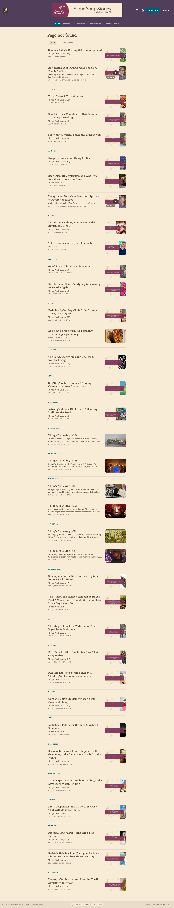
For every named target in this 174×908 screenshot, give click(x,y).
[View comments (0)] (67, 59)
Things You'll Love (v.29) (58, 270)
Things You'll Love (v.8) (58, 813)
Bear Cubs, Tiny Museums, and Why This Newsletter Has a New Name (72, 177)
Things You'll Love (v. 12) (59, 705)
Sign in (166, 10)
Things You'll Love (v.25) (58, 389)
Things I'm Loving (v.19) (62, 531)
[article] (87, 55)
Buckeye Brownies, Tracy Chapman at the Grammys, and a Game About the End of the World (74, 754)
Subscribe (153, 10)
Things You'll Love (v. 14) (59, 659)
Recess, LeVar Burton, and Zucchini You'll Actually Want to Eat (73, 881)
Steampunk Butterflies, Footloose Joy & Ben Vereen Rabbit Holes (74, 578)
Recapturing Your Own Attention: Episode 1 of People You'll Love (74, 198)
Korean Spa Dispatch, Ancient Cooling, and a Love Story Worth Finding (75, 782)
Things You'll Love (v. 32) (59, 161)
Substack (148, 905)
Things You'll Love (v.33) (58, 138)
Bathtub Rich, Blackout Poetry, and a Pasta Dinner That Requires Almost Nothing (73, 855)
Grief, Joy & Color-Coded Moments (69, 266)
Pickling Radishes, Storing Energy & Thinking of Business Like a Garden (70, 674)
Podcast (66, 24)
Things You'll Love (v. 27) (59, 317)
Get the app (97, 905)
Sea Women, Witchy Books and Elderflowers (75, 134)
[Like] (50, 106)
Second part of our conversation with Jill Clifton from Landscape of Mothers (71, 75)
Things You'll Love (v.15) (58, 633)
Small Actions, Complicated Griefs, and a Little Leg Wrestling (72, 116)
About (116, 24)
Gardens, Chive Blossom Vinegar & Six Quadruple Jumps (71, 700)
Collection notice (37, 905)
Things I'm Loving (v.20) (62, 505)
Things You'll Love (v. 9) (58, 787)
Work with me (95, 24)
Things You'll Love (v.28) (58, 291)
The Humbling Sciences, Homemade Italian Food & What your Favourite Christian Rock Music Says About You (74, 600)
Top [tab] (59, 43)
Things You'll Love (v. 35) (59, 99)
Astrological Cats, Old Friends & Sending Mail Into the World (72, 411)
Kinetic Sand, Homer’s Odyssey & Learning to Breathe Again (74, 286)
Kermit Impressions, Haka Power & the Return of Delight (71, 224)
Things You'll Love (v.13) (58, 679)
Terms (27, 905)
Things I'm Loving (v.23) (62, 435)
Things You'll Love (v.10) (58, 761)
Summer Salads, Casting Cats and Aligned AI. (75, 49)
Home (57, 24)
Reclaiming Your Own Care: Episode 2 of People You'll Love (72, 69)
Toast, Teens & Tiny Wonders (65, 96)
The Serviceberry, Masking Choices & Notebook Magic (71, 358)
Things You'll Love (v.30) (58, 229)
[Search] (137, 10)
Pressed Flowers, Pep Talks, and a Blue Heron (71, 834)
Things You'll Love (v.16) (58, 606)
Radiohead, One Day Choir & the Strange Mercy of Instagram (73, 312)
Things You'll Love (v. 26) (59, 363)
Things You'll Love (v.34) (58, 121)
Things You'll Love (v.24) (58, 416)
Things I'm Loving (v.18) (62, 550)
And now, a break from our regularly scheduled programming (70, 332)
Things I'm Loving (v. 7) (58, 839)
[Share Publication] (142, 10)
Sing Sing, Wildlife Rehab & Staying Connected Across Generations (69, 384)
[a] (115, 72)
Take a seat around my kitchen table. (70, 242)
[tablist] (61, 42)
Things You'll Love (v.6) (58, 860)
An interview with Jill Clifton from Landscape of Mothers (72, 203)
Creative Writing (79, 24)
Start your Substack (82, 905)
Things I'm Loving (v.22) (62, 460)
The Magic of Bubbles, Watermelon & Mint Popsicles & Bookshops (73, 628)
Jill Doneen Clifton (78, 80)
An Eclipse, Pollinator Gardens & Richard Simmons (73, 726)
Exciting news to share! (58, 337)
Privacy (21, 905)
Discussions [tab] (68, 43)
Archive (107, 24)
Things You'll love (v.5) (58, 886)
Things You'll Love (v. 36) (59, 53)
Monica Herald (61, 56)
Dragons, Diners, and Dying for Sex (69, 158)
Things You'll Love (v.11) (58, 731)
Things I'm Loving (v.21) (62, 485)
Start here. (52, 246)
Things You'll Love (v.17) (58, 583)
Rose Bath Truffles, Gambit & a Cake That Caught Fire (73, 654)
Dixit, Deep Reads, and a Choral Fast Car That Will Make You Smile (72, 808)
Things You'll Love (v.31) (58, 182)
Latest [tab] (52, 43)
